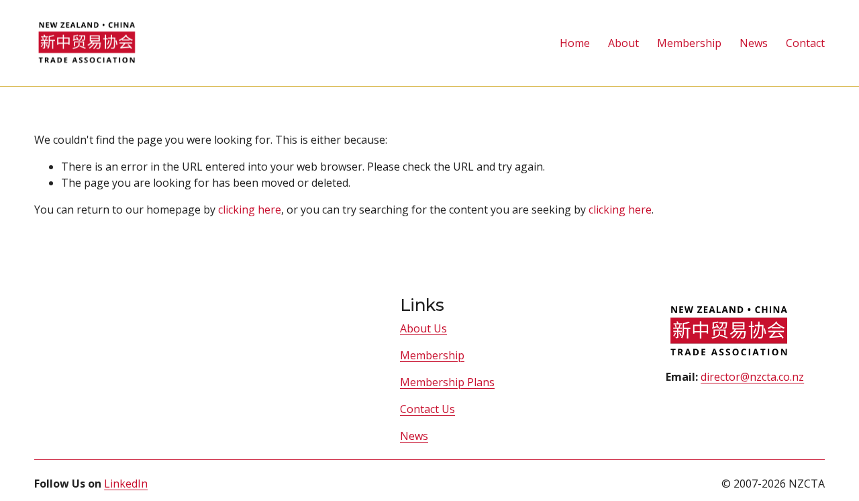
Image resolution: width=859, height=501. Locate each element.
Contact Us (427, 409)
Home (575, 43)
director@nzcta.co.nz (752, 376)
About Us (423, 328)
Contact (805, 43)
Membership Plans (447, 382)
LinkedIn (126, 483)
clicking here (249, 209)
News (754, 43)
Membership (432, 355)
